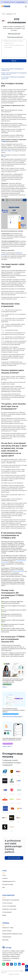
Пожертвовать (6, 937)
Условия (4, 878)
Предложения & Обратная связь (12, 934)
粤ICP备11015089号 (14, 974)
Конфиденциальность (9, 881)
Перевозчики (10, 13)
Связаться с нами (7, 927)
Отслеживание (6, 912)
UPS (6, 150)
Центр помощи (7, 930)
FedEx (10, 150)
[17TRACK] (5, 6)
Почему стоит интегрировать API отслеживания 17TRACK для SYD (14, 73)
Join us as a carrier (14, 858)
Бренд (4, 915)
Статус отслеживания (9, 906)
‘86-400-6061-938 (14, 33)
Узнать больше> (20, 2)
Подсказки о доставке (9, 909)
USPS (2, 150)
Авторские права (7, 884)
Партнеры (5, 940)
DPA (3, 887)
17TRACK (4, 141)
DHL (13, 150)
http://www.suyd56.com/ (15, 37)
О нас (4, 875)
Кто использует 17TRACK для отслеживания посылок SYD (13, 77)
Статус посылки (7, 903)
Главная (3, 13)
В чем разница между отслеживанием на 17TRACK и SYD (12, 69)
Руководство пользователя (10, 900)
